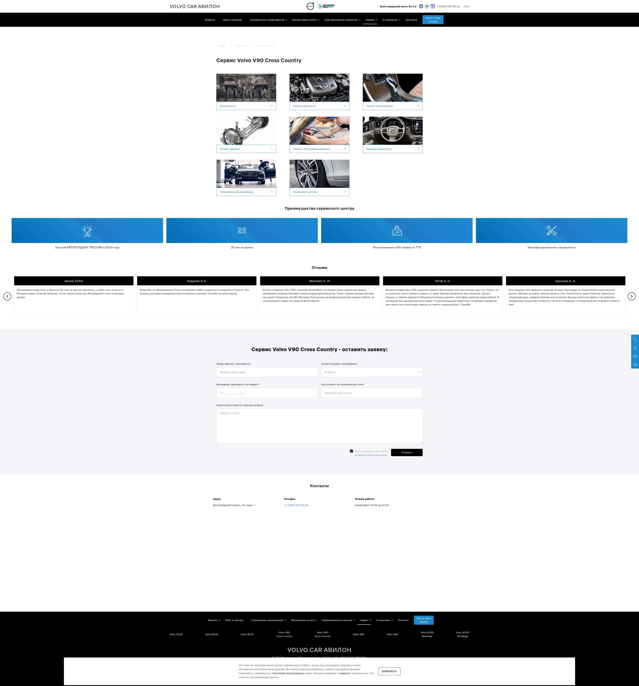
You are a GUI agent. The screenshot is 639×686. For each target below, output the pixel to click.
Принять (389, 671)
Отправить (406, 452)
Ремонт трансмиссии (379, 105)
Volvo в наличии (232, 19)
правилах (344, 673)
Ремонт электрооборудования (311, 148)
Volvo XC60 (211, 634)
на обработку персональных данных (371, 455)
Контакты (411, 19)
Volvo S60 (392, 634)
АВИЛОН (195, 6)
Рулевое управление (378, 148)
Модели (210, 19)
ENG (466, 6)
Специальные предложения (267, 19)
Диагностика (227, 105)
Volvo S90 (358, 634)
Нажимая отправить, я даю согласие (371, 453)
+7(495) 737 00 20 (448, 6)
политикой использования (288, 673)
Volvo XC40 (247, 634)
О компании (390, 19)
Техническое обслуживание (236, 191)
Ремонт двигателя (304, 105)
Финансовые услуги (304, 19)
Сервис (370, 19)
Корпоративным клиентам (341, 19)
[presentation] (7, 296)
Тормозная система (305, 191)
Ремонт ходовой (230, 148)
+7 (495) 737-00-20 (296, 505)
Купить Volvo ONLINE (433, 19)
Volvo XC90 (176, 634)
